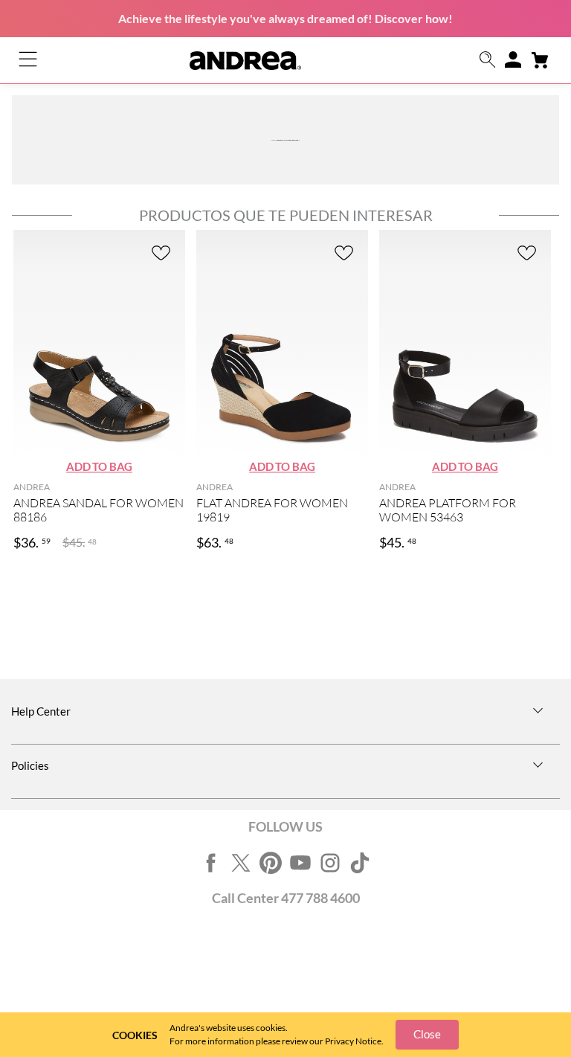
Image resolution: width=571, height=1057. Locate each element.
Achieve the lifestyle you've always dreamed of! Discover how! (285, 18)
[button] (488, 60)
